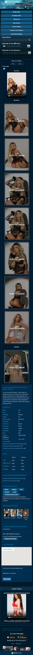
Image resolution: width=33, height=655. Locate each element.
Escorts (7, 492)
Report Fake (7, 579)
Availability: (6, 439)
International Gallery (16, 34)
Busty (6, 489)
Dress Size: (6, 421)
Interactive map (19, 568)
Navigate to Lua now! (9, 573)
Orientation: (6, 430)
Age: (4, 412)
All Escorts (16, 19)
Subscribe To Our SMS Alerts (11, 43)
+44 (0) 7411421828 (27, 4)
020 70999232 (29, 1)
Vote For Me (5, 66)
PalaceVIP (30, 6)
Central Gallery (16, 26)
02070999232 (16, 534)
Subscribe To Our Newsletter (11, 50)
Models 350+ (16, 12)
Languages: (6, 428)
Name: (4, 410)
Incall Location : (7, 441)
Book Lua (17, 653)
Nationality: (5, 414)
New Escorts (16, 23)
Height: (4, 417)
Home (13, 643)
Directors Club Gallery (16, 30)
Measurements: (7, 419)
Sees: (4, 433)
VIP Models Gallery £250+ (11, 494)
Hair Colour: (6, 424)
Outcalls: (5, 435)
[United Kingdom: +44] (4, 46)
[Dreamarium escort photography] (10, 650)
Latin (14, 492)
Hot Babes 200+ (16, 15)
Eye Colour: (6, 426)
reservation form (10, 539)
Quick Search (6, 37)
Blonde (14, 489)
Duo (21, 489)
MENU (2, 1)
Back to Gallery (17, 61)
